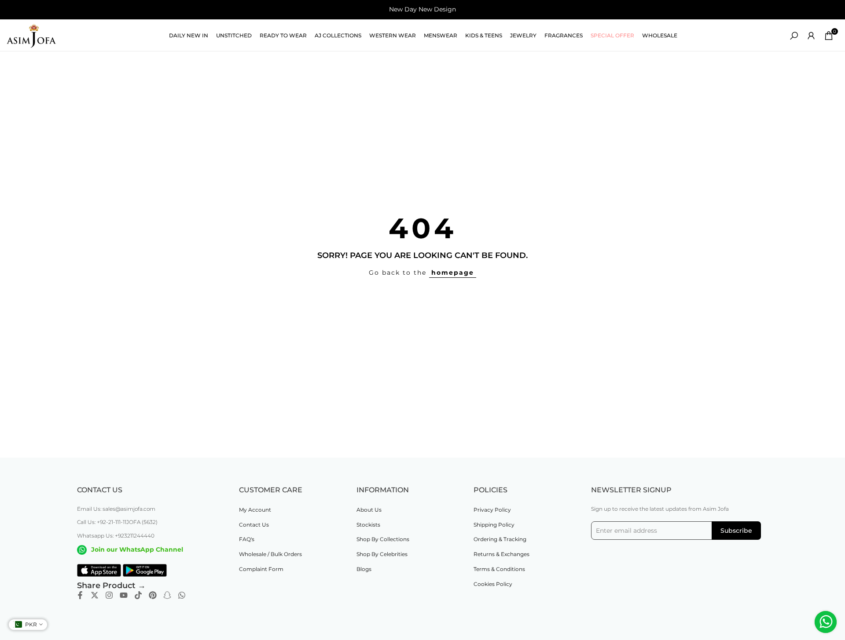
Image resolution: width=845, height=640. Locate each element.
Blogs (363, 569)
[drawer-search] (794, 36)
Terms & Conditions (499, 569)
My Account (255, 509)
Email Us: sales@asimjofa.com (116, 508)
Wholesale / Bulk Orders (270, 554)
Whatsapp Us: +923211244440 (115, 535)
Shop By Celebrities (382, 554)
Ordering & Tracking (500, 539)
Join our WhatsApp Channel (137, 549)
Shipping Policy (494, 524)
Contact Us (254, 524)
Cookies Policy (493, 584)
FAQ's (246, 539)
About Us (369, 509)
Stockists (368, 524)
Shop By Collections (382, 539)
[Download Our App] (99, 570)
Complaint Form (261, 569)
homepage (452, 272)
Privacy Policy (492, 509)
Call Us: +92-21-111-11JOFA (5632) (117, 522)
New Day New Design (422, 9)
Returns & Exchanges (501, 554)
